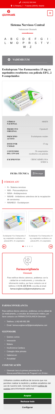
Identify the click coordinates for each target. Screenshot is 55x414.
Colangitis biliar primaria (16, 351)
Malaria (10, 344)
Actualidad (11, 359)
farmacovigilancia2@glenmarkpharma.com (27, 289)
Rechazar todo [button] (28, 401)
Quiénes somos (13, 337)
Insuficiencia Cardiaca (16, 348)
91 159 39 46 (25, 286)
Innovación (11, 341)
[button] (51, 246)
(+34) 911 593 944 (29, 2)
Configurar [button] (27, 407)
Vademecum (12, 355)
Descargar (38, 173)
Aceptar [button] (27, 395)
